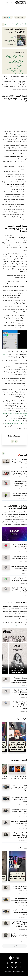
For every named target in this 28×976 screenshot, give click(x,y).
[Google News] (12, 967)
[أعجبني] (16, 441)
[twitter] (16, 963)
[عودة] (3, 24)
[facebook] (20, 963)
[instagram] (7, 963)
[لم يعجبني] (12, 441)
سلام (11, 37)
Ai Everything (19, 17)
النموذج (17, 625)
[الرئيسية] (25, 24)
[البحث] (10, 2)
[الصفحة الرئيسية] (20, 2)
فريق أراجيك (11, 41)
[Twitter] (7, 967)
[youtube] (12, 963)
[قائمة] (7, 2)
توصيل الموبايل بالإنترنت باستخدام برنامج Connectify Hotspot (15, 62)
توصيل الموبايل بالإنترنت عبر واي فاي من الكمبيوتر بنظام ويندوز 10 (14, 57)
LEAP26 (6, 17)
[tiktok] (20, 967)
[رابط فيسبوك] (9, 37)
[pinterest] (16, 967)
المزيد (15, 946)
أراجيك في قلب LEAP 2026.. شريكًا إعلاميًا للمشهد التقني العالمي (14, 70)
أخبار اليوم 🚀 (20, 66)
